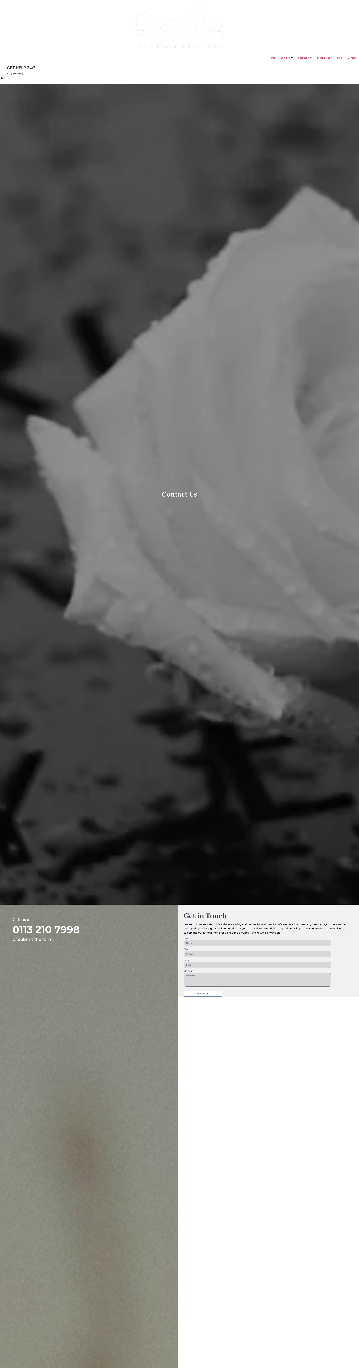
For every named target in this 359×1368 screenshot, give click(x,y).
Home (272, 57)
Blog (339, 57)
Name (187, 938)
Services (285, 57)
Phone (187, 949)
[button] (2, 78)
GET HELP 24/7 (21, 67)
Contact (352, 57)
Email (186, 960)
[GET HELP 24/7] (3, 67)
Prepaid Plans (324, 57)
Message (188, 971)
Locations (303, 57)
